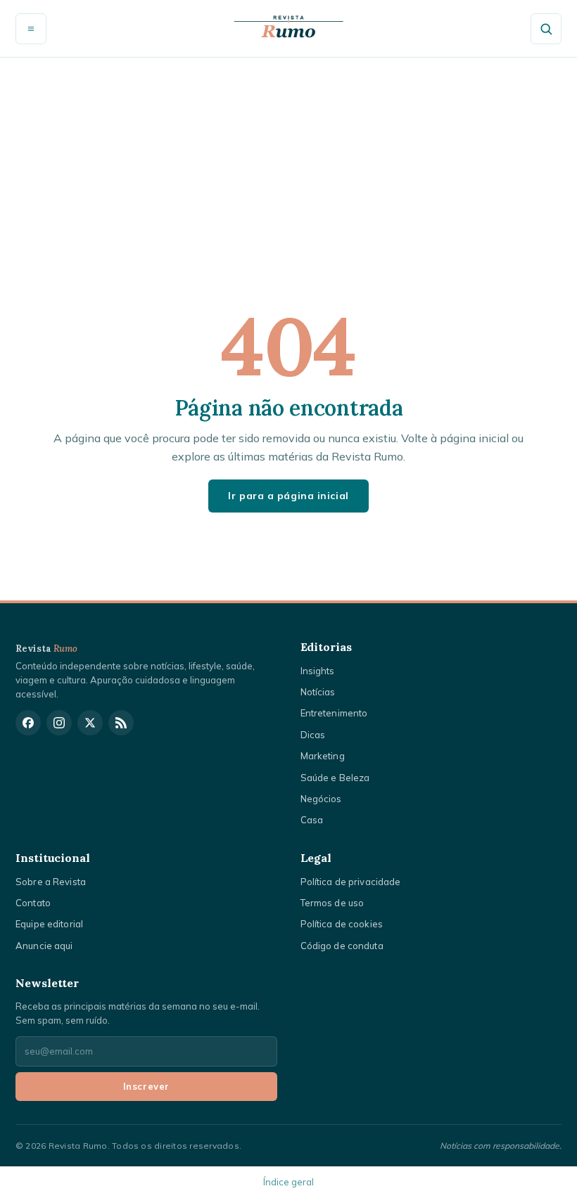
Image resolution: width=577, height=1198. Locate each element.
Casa (312, 819)
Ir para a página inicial (288, 495)
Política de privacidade (350, 881)
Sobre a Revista (50, 881)
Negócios (321, 798)
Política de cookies (341, 923)
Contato (33, 902)
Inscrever (146, 1086)
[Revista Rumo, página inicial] (288, 28)
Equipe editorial (49, 923)
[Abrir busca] (546, 28)
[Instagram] (59, 722)
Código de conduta (341, 945)
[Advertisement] (288, 163)
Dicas (313, 734)
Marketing (322, 755)
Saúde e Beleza (335, 777)
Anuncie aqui (44, 945)
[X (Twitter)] (90, 722)
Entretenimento (334, 713)
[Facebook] (28, 722)
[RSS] (121, 722)
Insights (317, 670)
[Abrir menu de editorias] (30, 28)
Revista (46, 648)
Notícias (318, 691)
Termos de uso (332, 902)
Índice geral (288, 1181)
